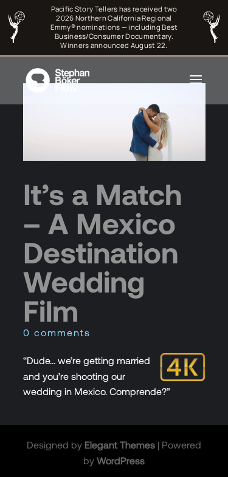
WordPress (121, 460)
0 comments (57, 332)
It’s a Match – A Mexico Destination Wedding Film (102, 252)
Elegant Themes (120, 444)
